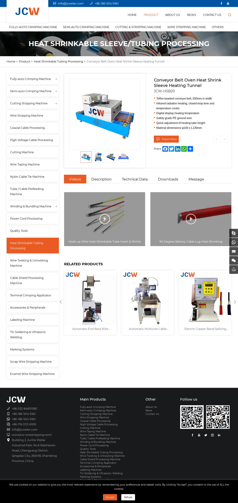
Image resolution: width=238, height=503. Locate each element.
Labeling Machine (22, 319)
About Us (151, 407)
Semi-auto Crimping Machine (86, 27)
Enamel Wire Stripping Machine (32, 374)
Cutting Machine (22, 152)
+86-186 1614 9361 (107, 3)
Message (196, 179)
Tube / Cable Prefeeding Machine (27, 191)
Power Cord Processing (26, 218)
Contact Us (152, 414)
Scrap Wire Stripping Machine (31, 361)
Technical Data (135, 179)
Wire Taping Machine (25, 164)
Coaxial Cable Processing (27, 128)
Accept (110, 497)
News (148, 410)
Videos (75, 179)
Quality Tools (19, 230)
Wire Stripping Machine (186, 27)
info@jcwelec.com (71, 3)
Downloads (168, 179)
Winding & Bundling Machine (30, 206)
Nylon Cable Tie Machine (27, 176)
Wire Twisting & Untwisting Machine (29, 262)
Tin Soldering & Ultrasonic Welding (28, 334)
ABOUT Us (172, 15)
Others (218, 27)
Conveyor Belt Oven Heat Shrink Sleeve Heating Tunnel (125, 61)
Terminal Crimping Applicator (30, 295)
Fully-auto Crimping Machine (33, 27)
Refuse (128, 497)
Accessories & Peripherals (27, 307)
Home (11, 61)
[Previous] (60, 301)
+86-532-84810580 (24, 408)
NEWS (191, 15)
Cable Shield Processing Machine (27, 280)
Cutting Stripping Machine (29, 103)
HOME (132, 15)
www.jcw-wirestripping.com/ (32, 435)
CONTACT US (212, 15)
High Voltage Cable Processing (31, 140)
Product (24, 61)
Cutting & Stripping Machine (138, 27)
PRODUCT (151, 15)
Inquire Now (169, 139)
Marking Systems (22, 349)
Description (101, 179)
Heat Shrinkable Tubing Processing (58, 61)
